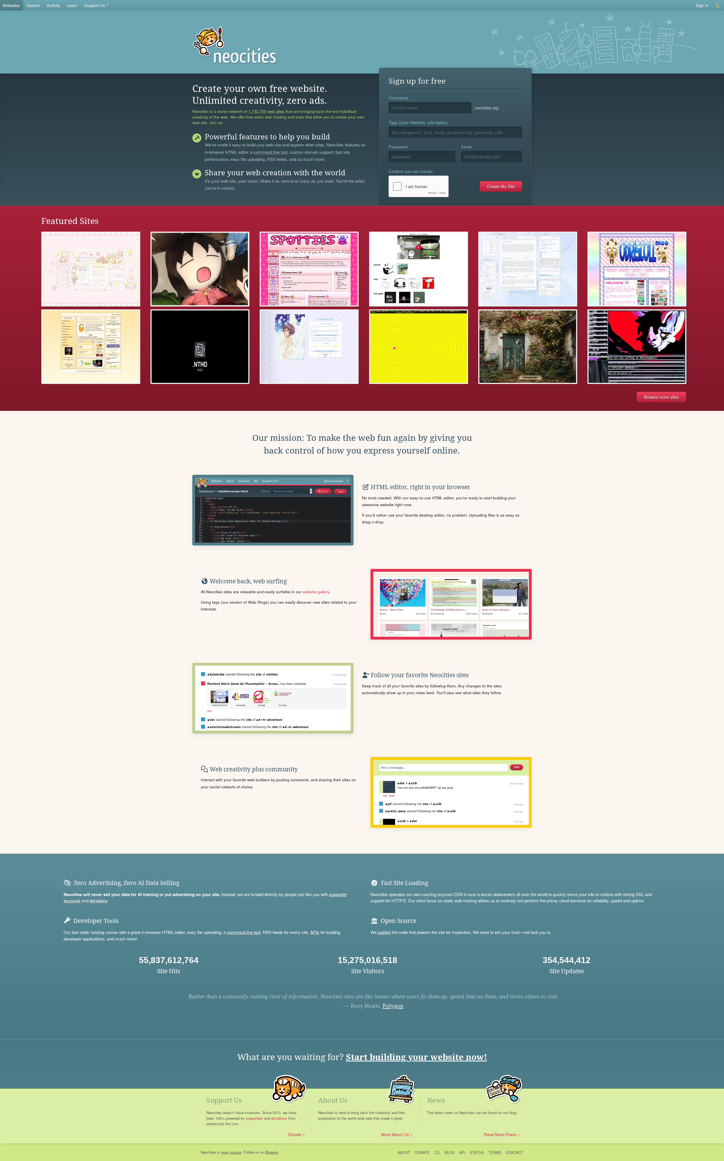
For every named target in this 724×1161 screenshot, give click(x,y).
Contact (514, 1152)
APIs (314, 932)
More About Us (395, 1134)
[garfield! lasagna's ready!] (90, 346)
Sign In (702, 5)
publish (384, 932)
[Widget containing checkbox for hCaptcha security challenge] (419, 186)
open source (231, 1152)
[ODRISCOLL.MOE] (636, 269)
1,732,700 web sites (266, 111)
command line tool (270, 152)
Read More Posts (500, 1134)
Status (477, 1152)
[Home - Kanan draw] (199, 269)
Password (398, 147)
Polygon (393, 1005)
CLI (437, 1152)
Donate (294, 1134)
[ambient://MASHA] (418, 346)
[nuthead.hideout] (199, 346)
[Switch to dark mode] (718, 5)
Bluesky (272, 1152)
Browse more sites (661, 397)
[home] (418, 269)
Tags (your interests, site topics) (418, 122)
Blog (449, 1152)
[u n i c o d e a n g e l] (527, 269)
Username (398, 98)
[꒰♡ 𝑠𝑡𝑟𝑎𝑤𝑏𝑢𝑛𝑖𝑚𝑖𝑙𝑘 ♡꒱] (90, 269)
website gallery (316, 591)
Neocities (208, 1152)
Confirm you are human (410, 171)
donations (98, 900)
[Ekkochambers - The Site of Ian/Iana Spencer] (636, 346)
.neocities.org (486, 108)
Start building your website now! (416, 1057)
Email (466, 147)
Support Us (94, 5)
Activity (53, 5)
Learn (72, 5)
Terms (494, 1152)
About (404, 1152)
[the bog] (527, 346)
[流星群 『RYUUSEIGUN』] (309, 346)
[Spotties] (309, 269)
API (462, 1152)
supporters (254, 1118)
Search (33, 5)
